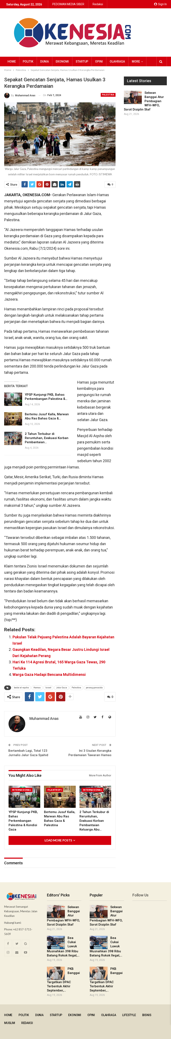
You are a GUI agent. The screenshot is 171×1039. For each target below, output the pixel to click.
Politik (28, 61)
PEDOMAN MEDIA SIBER (68, 4)
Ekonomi (62, 61)
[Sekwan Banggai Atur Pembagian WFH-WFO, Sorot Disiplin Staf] (133, 97)
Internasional (21, 790)
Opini (99, 61)
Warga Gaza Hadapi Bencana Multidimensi (49, 674)
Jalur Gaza (61, 687)
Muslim (9, 1023)
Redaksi (98, 4)
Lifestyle (129, 1015)
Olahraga (117, 61)
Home (12, 61)
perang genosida (94, 687)
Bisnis (146, 1015)
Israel (48, 687)
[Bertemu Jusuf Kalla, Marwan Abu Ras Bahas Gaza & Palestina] (13, 418)
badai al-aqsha (21, 687)
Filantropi (55, 790)
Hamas (37, 687)
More (136, 61)
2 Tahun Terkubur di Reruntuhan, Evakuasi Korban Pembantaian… (46, 438)
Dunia (44, 61)
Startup (82, 61)
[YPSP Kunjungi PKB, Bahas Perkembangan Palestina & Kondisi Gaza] (13, 399)
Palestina (108, 95)
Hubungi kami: (12, 922)
